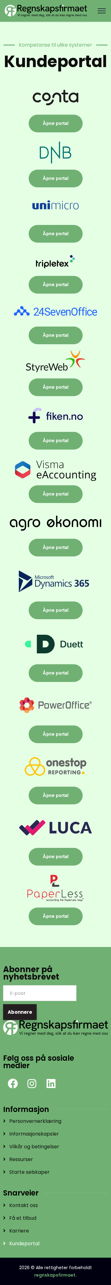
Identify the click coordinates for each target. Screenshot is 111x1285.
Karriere (19, 1230)
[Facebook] (12, 1083)
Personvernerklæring (35, 1121)
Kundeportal (24, 1243)
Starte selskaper (29, 1172)
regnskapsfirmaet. (55, 1275)
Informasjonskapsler (34, 1133)
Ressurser (21, 1159)
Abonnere (20, 1012)
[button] (101, 11)
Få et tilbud (22, 1218)
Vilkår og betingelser (34, 1146)
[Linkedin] (50, 1083)
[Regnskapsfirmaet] (46, 10)
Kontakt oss (23, 1205)
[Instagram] (31, 1083)
